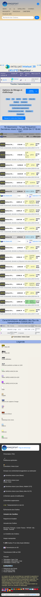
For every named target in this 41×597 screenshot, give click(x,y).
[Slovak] (28, 589)
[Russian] (3, 590)
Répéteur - (29, 111)
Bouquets (6, 528)
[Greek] (30, 589)
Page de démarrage (24, 448)
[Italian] (21, 589)
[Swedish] (12, 589)
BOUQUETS (6, 11)
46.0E (2, 65)
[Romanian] (7, 590)
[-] (14, 9)
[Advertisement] (20, 42)
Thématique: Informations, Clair (12, 561)
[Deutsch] (10, 589)
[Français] (5, 589)
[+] (10, 9)
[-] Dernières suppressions (20, 108)
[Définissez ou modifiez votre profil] (38, 4)
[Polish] (23, 589)
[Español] (19, 589)
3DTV (25, 99)
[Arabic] (35, 589)
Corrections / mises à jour (22, 337)
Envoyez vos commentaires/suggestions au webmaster (19, 471)
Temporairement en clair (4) (15, 505)
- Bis (32, 528)
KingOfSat (33, 594)
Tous (8, 99)
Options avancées (33, 91)
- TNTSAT (28, 528)
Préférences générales (10, 460)
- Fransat (11, 529)
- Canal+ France (20, 528)
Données (24, 102)
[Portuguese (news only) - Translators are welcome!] (16, 589)
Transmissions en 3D (12, 547)
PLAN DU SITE (7, 14)
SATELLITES (21, 9)
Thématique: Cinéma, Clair (11, 562)
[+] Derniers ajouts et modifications (20, 105)
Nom (4, 136)
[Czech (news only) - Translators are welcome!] (26, 589)
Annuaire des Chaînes (10, 523)
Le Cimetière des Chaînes (11, 534)
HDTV (18, 99)
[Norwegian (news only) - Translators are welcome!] (14, 589)
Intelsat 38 (29, 66)
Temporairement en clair (16, 111)
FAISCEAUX (16, 11)
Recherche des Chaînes (12, 509)
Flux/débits (20, 114)
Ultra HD (32, 99)
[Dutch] (7, 589)
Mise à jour (36, 136)
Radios (16, 102)
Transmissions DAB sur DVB (11, 552)
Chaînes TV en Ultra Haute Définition (18, 543)
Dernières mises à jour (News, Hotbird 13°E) (18, 486)
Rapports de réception (10, 519)
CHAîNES (31, 9)
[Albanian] (12, 590)
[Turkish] (37, 589)
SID (27, 136)
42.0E (38, 65)
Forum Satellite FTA (9, 571)
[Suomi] (33, 589)
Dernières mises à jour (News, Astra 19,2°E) (18, 491)
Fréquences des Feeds (10, 568)
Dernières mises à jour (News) (14, 475)
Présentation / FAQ (9, 454)
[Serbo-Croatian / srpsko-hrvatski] (5, 590)
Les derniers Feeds (9, 570)
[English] (3, 589)
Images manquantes (9, 538)
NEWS (5, 9)
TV (13, 99)
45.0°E (13, 70)
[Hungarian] (10, 590)
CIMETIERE (26, 11)
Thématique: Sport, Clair (10, 559)
